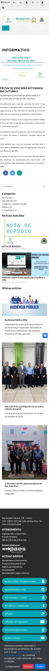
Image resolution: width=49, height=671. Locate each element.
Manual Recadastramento (16, 630)
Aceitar (40, 666)
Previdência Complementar (16, 605)
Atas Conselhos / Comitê (15, 597)
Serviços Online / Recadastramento (20, 581)
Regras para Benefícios (12, 566)
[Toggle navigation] (5, 28)
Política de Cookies (12, 655)
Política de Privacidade (27, 652)
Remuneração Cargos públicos (15, 573)
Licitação (8, 613)
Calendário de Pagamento (16, 621)
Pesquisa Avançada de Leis (13, 563)
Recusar (28, 666)
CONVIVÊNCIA (9, 210)
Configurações (12, 666)
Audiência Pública (12, 638)
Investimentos (8, 570)
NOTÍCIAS (7, 197)
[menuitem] (5, 2)
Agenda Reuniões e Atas (15, 589)
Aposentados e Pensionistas (14, 560)
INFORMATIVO (9, 201)
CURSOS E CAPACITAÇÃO (14, 204)
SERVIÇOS (7, 207)
